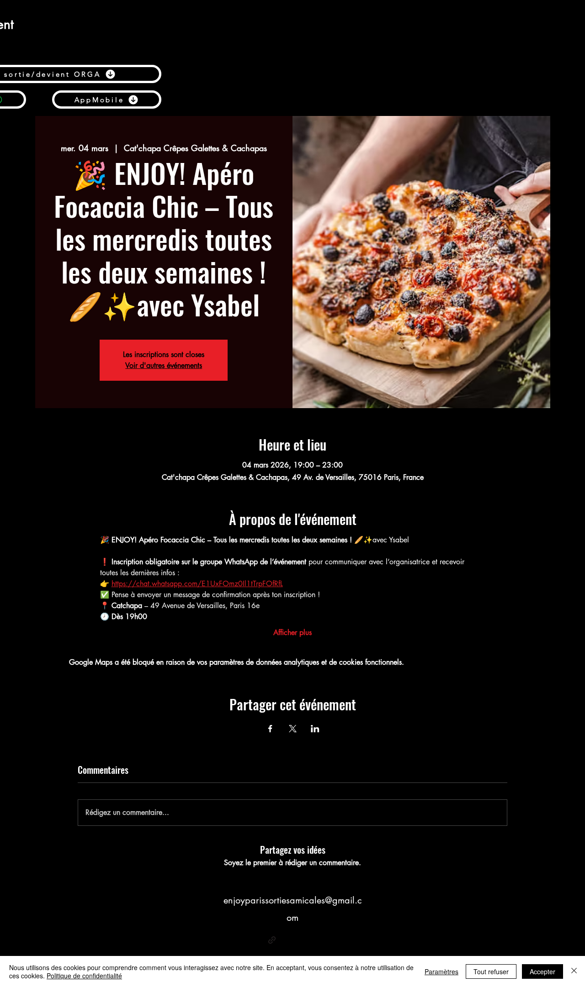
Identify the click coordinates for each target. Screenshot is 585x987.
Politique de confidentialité (84, 975)
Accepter (542, 971)
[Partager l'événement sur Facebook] (270, 728)
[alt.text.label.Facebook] (285, 940)
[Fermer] (574, 971)
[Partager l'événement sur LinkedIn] (315, 728)
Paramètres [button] (441, 971)
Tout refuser (491, 971)
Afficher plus (292, 632)
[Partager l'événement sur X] (292, 728)
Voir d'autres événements (163, 365)
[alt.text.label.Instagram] (313, 940)
